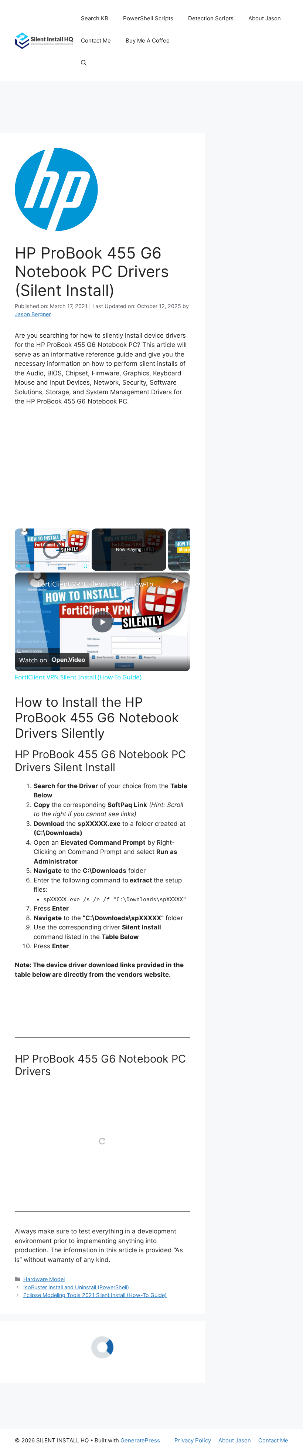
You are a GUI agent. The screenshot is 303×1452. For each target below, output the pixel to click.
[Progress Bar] (52, 561)
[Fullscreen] (85, 566)
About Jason (264, 18)
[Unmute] (28, 566)
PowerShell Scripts (148, 18)
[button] (84, 63)
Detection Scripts (211, 18)
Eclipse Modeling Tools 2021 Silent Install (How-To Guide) (95, 1295)
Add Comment (168, 1406)
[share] (175, 581)
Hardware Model (44, 1279)
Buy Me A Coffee (148, 40)
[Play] (19, 566)
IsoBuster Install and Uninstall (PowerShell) (76, 1287)
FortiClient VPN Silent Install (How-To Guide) (101, 584)
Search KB (94, 18)
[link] (26, 584)
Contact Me (96, 40)
